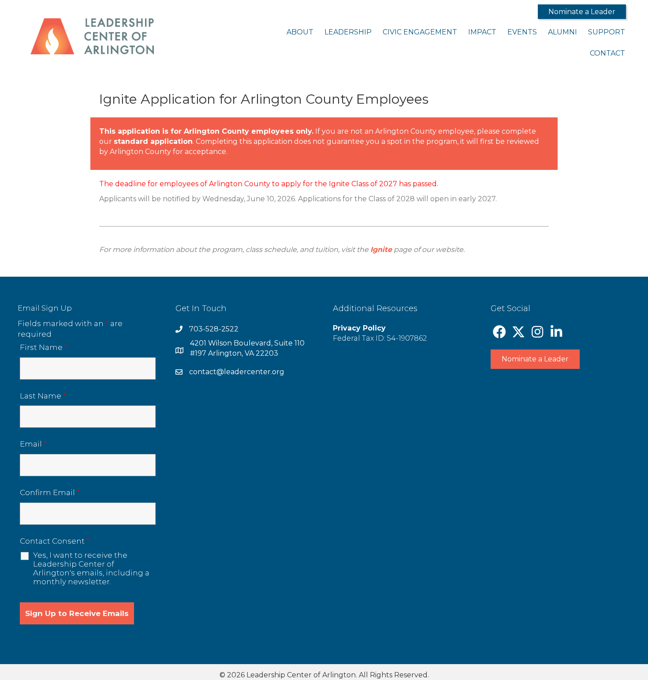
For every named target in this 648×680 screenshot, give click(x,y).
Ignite (381, 249)
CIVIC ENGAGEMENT (420, 32)
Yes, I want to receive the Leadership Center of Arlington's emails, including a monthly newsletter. (91, 568)
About (300, 32)
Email (33, 444)
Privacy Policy (359, 328)
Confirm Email (50, 492)
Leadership (348, 32)
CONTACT (607, 53)
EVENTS (522, 32)
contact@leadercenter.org (236, 372)
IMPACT (482, 32)
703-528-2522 (213, 329)
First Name (43, 347)
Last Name (43, 395)
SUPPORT (606, 32)
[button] (582, 11)
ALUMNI (562, 32)
